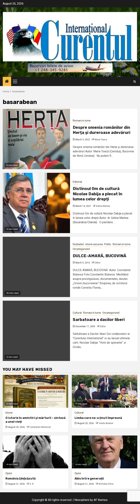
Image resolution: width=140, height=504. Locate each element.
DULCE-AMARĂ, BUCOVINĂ (99, 255)
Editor (97, 262)
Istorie (9, 412)
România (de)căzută (20, 478)
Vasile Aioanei (106, 423)
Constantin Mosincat (40, 427)
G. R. (32, 484)
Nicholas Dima (106, 484)
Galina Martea (103, 206)
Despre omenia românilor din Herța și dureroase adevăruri (101, 130)
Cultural (77, 312)
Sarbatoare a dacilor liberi (99, 319)
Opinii (8, 473)
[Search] (134, 81)
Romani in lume (82, 120)
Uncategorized (81, 249)
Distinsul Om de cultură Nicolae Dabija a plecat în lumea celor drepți (97, 193)
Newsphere (81, 500)
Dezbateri (78, 244)
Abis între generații (89, 478)
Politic (107, 244)
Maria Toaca (101, 139)
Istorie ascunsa (94, 244)
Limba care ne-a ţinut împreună (98, 418)
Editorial (77, 181)
